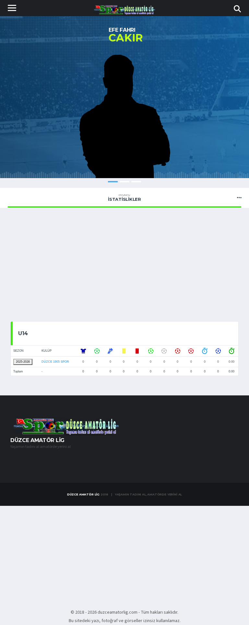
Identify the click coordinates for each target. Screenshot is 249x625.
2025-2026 (23, 361)
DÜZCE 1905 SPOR (55, 361)
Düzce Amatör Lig (83, 494)
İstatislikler (124, 197)
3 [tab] (136, 181)
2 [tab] (124, 181)
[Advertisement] (124, 266)
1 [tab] (113, 181)
